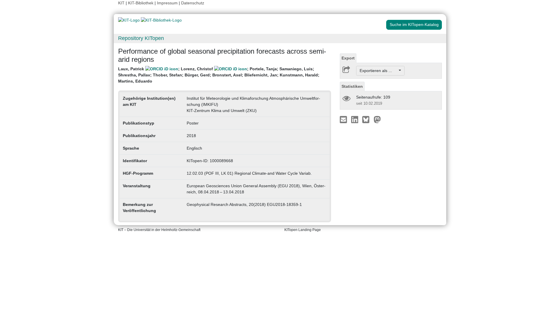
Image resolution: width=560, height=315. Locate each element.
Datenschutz (192, 3)
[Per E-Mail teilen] (344, 119)
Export (348, 58)
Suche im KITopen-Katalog (414, 24)
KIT (121, 3)
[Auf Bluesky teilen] (367, 119)
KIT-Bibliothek (141, 3)
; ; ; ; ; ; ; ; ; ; (218, 74)
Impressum (167, 3)
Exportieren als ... (379, 70)
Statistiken (352, 86)
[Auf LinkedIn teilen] (355, 119)
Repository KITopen (141, 38)
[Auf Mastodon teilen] (377, 119)
